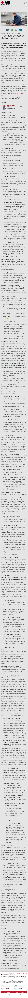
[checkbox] (2, 986)
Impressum (24, 973)
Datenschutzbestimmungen (15, 973)
